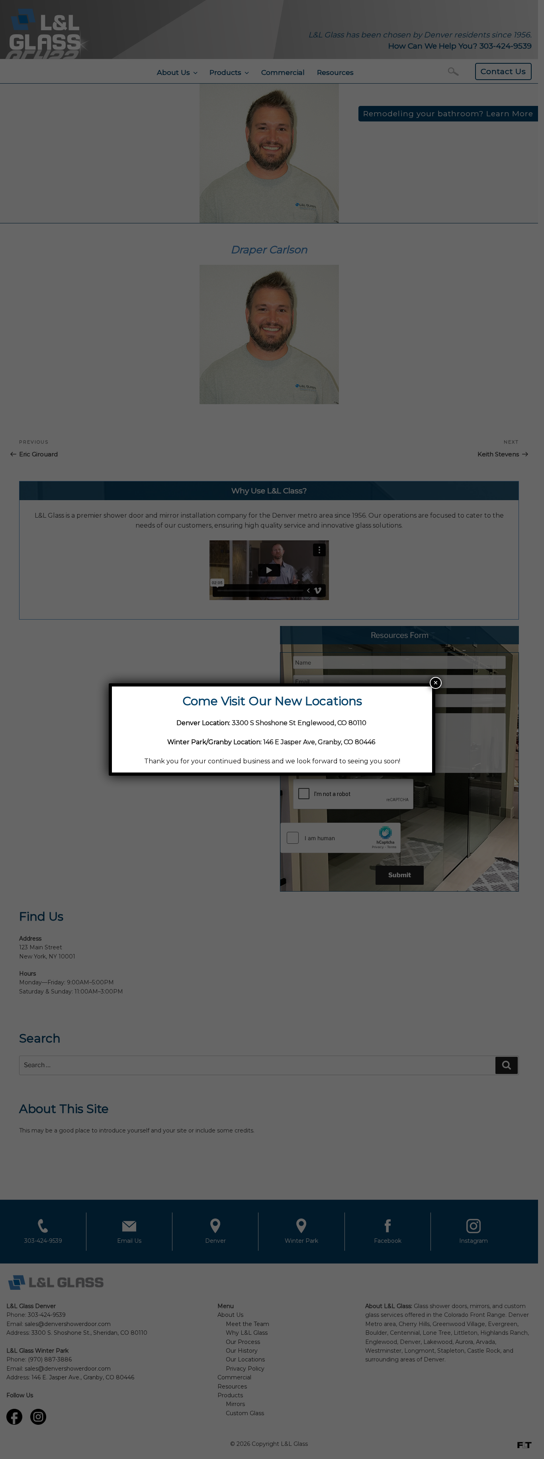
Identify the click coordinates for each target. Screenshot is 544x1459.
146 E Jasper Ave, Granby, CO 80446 (319, 742)
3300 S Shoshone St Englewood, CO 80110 (300, 723)
